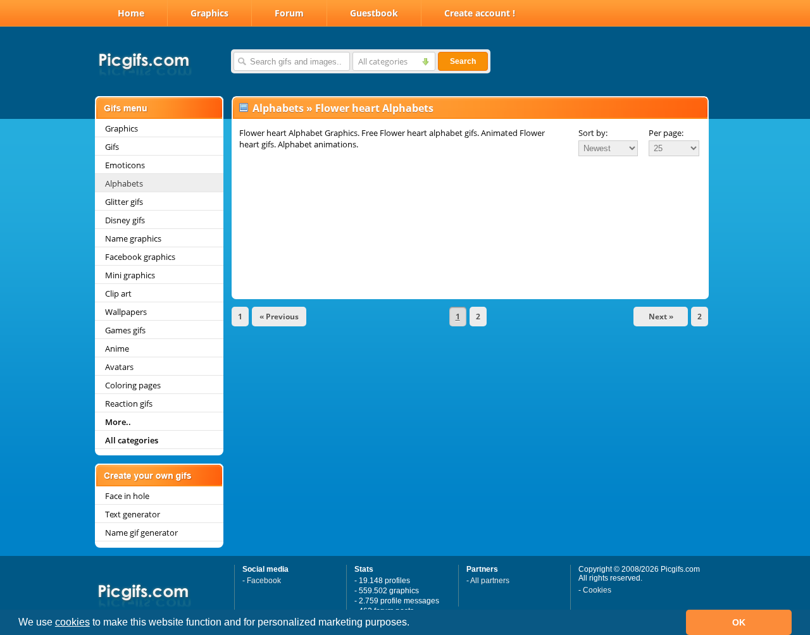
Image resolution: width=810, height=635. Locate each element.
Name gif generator (141, 532)
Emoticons (125, 165)
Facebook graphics (140, 256)
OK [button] (738, 622)
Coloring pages (133, 385)
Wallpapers (126, 312)
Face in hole (127, 496)
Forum (289, 13)
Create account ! (479, 13)
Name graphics (133, 238)
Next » (661, 316)
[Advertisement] (470, 192)
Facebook (264, 580)
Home (131, 13)
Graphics (209, 13)
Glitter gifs (124, 201)
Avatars (119, 367)
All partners (489, 580)
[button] (414, 624)
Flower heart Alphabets (374, 108)
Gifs (112, 146)
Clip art (118, 293)
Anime (117, 348)
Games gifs (125, 330)
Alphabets (124, 183)
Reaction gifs (129, 403)
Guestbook (374, 13)
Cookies (597, 590)
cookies (72, 622)
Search (463, 61)
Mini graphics (130, 275)
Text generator (132, 514)
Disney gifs (125, 220)
